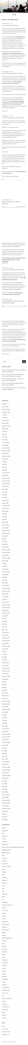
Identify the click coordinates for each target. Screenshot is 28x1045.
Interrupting (5, 910)
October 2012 (5, 643)
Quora (3, 943)
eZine (3, 885)
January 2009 (5, 764)
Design (3, 869)
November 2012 (6, 640)
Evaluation (4, 883)
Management (5, 921)
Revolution (4, 951)
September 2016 (6, 558)
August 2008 (5, 778)
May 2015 (4, 577)
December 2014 (6, 588)
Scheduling (4, 960)
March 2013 (5, 629)
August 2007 (5, 811)
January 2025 (5, 406)
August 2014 (5, 596)
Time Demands (5, 990)
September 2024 (6, 412)
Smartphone (5, 962)
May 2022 (4, 467)
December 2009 (6, 734)
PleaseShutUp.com (20, 36)
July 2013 (4, 618)
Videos (3, 1012)
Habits (3, 896)
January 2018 (5, 527)
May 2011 (4, 687)
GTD (3, 891)
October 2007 (5, 805)
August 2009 (5, 745)
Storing (4, 968)
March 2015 (5, 582)
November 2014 (6, 591)
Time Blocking (5, 987)
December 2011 (6, 668)
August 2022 (5, 459)
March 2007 (5, 819)
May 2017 (4, 538)
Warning (4, 1015)
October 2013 (5, 610)
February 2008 (5, 794)
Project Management (7, 938)
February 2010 (5, 728)
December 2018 (6, 505)
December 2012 (6, 638)
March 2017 (5, 544)
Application (5, 836)
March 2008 (5, 792)
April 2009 (4, 756)
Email (3, 874)
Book (3, 855)
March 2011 (5, 693)
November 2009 (6, 737)
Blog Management (6, 850)
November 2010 (6, 704)
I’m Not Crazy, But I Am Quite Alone (13, 118)
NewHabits (4, 927)
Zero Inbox (4, 1017)
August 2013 (5, 615)
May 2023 (4, 434)
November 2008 (6, 770)
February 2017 (5, 547)
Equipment (4, 880)
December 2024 (6, 409)
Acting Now (5, 830)
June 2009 (4, 750)
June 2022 (4, 464)
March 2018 (5, 522)
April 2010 (4, 723)
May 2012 (4, 657)
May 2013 (4, 624)
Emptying (4, 877)
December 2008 (6, 767)
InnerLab (4, 907)
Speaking (4, 965)
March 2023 (5, 439)
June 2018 (4, 516)
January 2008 (5, 797)
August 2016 (5, 560)
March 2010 (5, 726)
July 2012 (4, 651)
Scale (3, 957)
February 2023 (5, 442)
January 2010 (5, 731)
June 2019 (4, 492)
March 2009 (5, 759)
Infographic (5, 902)
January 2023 (5, 445)
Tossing (4, 1001)
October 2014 (5, 593)
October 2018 (5, 508)
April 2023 (4, 437)
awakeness (4, 841)
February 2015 (5, 585)
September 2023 (6, 426)
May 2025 (4, 404)
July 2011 (4, 682)
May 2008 (4, 786)
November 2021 (6, 481)
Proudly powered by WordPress (9, 1041)
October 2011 (5, 673)
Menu (14, 14)
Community (5, 863)
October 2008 (5, 772)
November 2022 (6, 450)
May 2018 (4, 519)
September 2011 (6, 676)
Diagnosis (4, 872)
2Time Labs (8, 8)
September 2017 (6, 533)
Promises (4, 940)
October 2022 (5, 453)
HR (2, 899)
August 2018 (5, 511)
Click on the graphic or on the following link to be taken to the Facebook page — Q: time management (13, 259)
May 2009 (4, 753)
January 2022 (5, 475)
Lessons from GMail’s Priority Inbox (13, 270)
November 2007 (6, 803)
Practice (4, 935)
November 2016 (6, 552)
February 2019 (5, 500)
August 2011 (5, 679)
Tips (3, 995)
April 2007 (4, 816)
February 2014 (5, 602)
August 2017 (5, 536)
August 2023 (5, 428)
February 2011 (5, 695)
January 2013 (5, 635)
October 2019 (5, 486)
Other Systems (5, 929)
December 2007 (6, 800)
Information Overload (7, 905)
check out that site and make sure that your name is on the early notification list (13, 102)
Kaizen (3, 913)
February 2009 (5, 761)
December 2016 (6, 549)
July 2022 (4, 461)
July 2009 (4, 748)
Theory (4, 982)
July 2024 (4, 415)
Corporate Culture (6, 866)
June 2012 (4, 654)
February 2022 (5, 472)
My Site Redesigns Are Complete (12, 73)
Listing (3, 918)
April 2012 (4, 660)
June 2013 (4, 621)
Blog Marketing (5, 852)
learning (4, 916)
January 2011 (5, 698)
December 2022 (6, 448)
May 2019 (4, 494)
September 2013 (6, 613)
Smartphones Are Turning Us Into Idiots (11, 53)
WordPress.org (5, 1034)
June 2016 (4, 566)
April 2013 (4, 627)
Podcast (4, 932)
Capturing (4, 858)
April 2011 (4, 690)
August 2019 (5, 489)
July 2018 (4, 514)
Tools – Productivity (6, 998)
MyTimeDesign (5, 924)
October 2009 (5, 739)
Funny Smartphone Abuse (10, 25)
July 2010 (4, 715)
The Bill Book (5, 979)
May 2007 (4, 814)
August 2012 (5, 649)
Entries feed (5, 1029)
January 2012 (5, 665)
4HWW (4, 828)
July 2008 (4, 781)
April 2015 (4, 580)
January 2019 (5, 503)
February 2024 (5, 420)
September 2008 (6, 775)
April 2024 (4, 417)
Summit (4, 973)
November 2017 (6, 530)
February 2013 (5, 632)
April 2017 (4, 541)
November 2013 (6, 607)
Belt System (5, 844)
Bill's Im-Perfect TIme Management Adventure (13, 847)
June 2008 (4, 783)
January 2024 (5, 423)
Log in (3, 1026)
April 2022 (4, 470)
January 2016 (5, 569)
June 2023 (4, 431)
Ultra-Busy (4, 1004)
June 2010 (4, 717)
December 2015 (6, 571)
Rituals (3, 954)
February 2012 (5, 662)
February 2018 (5, 525)
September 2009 (6, 742)
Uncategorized (5, 1006)
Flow (3, 888)
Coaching (4, 861)
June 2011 (4, 684)
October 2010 (5, 706)
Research (4, 946)
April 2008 (4, 789)
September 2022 (6, 456)
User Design (5, 1009)
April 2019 (4, 497)
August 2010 (5, 712)
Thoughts (4, 984)
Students (4, 971)
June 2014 (4, 599)
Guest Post (4, 894)
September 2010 (6, 709)
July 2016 (4, 563)
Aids (3, 833)
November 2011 (6, 671)
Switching (4, 976)
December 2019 (6, 483)
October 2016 (5, 555)
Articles (4, 839)
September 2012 (6, 646)
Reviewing (4, 949)
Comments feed (6, 1031)
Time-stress (5, 993)
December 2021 (6, 478)
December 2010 (6, 701)
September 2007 (6, 808)
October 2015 (5, 574)
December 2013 (6, 605)
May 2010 (4, 720)
